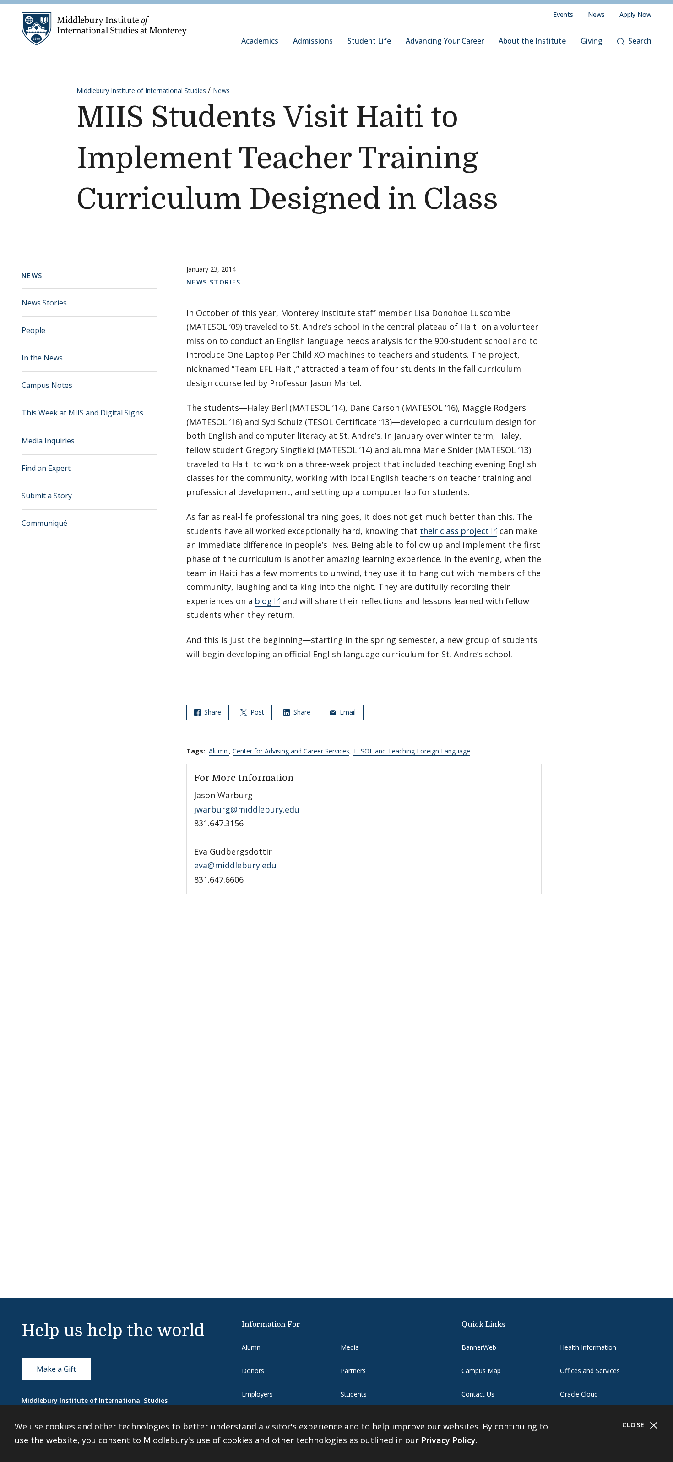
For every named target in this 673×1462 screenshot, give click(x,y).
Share (211, 712)
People (33, 330)
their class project (454, 530)
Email (347, 712)
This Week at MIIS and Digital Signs (82, 413)
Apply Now (635, 14)
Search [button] (639, 41)
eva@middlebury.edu (235, 865)
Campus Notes (47, 385)
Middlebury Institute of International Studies (141, 90)
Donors (253, 1370)
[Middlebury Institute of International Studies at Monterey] (104, 28)
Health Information (588, 1347)
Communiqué (44, 523)
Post (256, 712)
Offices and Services (590, 1370)
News (596, 14)
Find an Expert (46, 468)
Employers (257, 1394)
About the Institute (532, 41)
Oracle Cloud (579, 1394)
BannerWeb (478, 1347)
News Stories (44, 303)
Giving (591, 41)
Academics (259, 41)
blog (263, 600)
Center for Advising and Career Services (291, 751)
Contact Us (477, 1394)
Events (563, 14)
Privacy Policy (448, 1440)
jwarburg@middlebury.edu (246, 809)
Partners (353, 1370)
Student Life (369, 41)
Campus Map (481, 1370)
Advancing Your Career (445, 41)
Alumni (219, 751)
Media (350, 1347)
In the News (42, 358)
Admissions (313, 41)
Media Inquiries (48, 441)
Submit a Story (47, 496)
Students (354, 1394)
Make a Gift (56, 1369)
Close (634, 1424)
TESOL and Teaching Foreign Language (411, 751)
